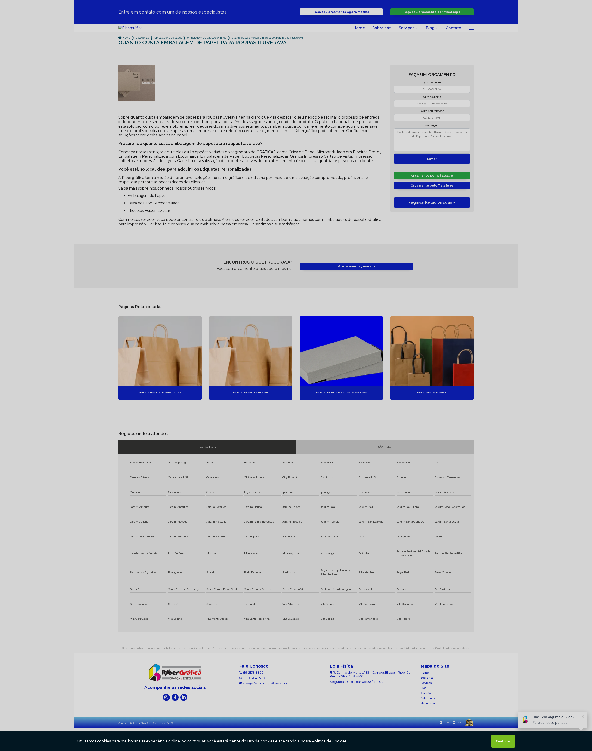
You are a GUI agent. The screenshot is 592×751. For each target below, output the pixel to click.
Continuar (503, 741)
